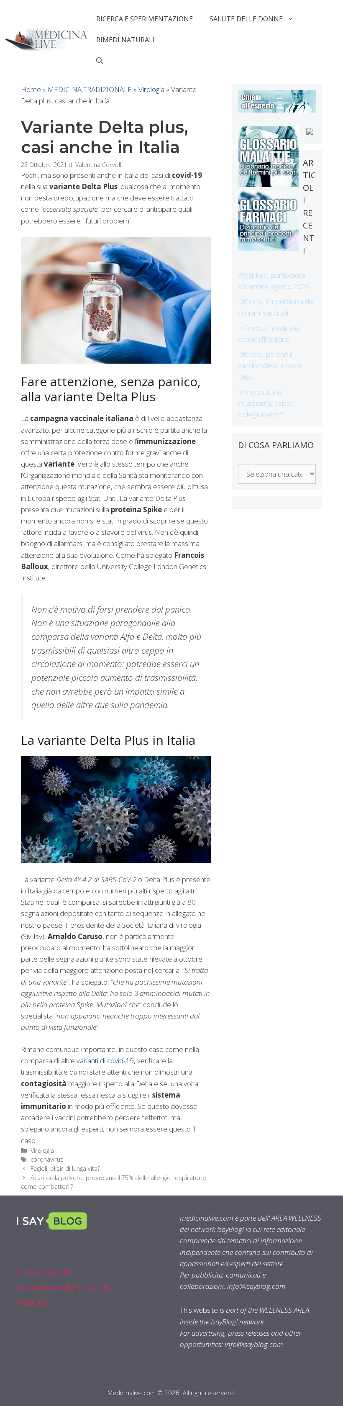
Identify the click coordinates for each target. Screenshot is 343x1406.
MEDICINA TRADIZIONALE (90, 89)
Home (31, 89)
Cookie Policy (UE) (45, 1272)
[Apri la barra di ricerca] (99, 60)
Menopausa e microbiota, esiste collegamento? (265, 403)
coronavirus (47, 1159)
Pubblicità (31, 1302)
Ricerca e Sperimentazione (144, 18)
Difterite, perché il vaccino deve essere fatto (270, 365)
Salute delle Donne (246, 18)
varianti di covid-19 (105, 1060)
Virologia (151, 89)
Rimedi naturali (125, 39)
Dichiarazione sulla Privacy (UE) (64, 1287)
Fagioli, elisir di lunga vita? (65, 1169)
